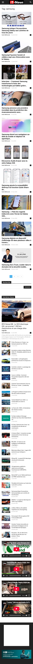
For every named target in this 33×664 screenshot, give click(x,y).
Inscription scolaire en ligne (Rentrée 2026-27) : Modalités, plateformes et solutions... (21, 352)
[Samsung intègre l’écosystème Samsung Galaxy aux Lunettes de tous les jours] (16, 19)
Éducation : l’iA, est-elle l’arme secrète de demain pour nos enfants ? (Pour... (19, 534)
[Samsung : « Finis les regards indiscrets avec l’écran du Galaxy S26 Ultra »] (16, 202)
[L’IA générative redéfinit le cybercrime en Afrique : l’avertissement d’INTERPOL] (6, 468)
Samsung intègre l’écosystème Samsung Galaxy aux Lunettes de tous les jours (15, 30)
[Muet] (26, 556)
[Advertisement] (16, 635)
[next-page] (21, 276)
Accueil (3, 6)
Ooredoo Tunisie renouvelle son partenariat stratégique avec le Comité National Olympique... (20, 525)
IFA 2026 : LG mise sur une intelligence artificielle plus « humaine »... (18, 443)
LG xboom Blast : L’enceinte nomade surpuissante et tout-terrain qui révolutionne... (21, 435)
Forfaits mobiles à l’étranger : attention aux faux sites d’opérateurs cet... (21, 417)
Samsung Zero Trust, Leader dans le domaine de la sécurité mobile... (16, 266)
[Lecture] (4, 556)
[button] (3, 2)
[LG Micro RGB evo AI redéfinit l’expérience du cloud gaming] (6, 510)
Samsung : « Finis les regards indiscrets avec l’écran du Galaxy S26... (15, 214)
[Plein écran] (29, 556)
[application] (16, 549)
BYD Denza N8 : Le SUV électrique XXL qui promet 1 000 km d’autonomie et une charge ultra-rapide (15, 327)
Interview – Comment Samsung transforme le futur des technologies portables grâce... (14, 83)
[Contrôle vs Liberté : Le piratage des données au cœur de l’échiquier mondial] (6, 369)
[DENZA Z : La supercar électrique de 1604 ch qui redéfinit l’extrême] (6, 502)
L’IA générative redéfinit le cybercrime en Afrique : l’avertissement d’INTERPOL (19, 468)
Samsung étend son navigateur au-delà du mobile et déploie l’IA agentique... (16, 136)
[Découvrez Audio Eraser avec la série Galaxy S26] (16, 151)
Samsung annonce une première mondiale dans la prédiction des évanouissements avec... (15, 110)
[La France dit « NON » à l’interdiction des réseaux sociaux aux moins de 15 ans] (6, 410)
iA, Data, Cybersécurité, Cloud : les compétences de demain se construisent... (20, 426)
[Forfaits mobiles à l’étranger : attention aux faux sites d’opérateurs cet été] (6, 418)
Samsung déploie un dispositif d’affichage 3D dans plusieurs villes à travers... (16, 240)
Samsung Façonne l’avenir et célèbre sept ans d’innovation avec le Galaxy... (16, 57)
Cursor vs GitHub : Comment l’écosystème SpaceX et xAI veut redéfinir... (20, 376)
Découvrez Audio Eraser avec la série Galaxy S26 (14, 162)
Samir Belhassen (6, 35)
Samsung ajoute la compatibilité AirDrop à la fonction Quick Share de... (15, 187)
